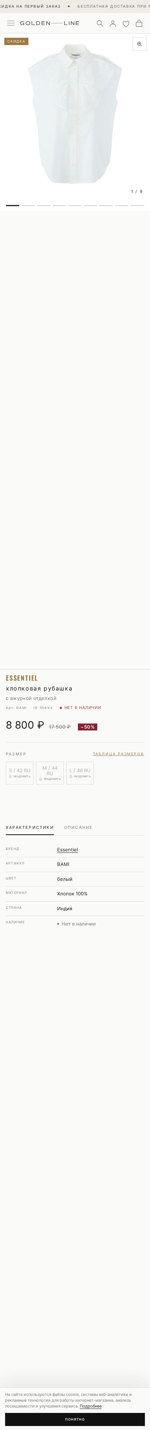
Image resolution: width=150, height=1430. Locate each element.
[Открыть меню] (11, 23)
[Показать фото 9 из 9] (137, 205)
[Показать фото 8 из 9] (122, 205)
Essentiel (67, 849)
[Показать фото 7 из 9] (106, 205)
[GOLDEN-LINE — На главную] (49, 22)
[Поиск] (100, 23)
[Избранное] (126, 23)
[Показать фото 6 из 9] (90, 205)
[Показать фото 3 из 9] (44, 205)
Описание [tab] (78, 827)
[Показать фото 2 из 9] (28, 205)
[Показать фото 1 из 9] (12, 205)
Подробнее (91, 1406)
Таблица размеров (118, 754)
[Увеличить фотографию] (139, 44)
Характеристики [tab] (30, 827)
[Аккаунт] (113, 23)
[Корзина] (139, 23)
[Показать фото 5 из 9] (75, 205)
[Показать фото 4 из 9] (59, 205)
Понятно (74, 1419)
